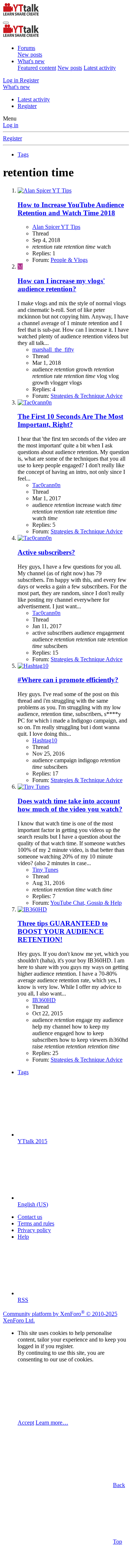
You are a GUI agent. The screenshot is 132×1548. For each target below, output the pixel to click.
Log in (10, 125)
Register (27, 106)
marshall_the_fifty (53, 349)
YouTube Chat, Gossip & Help (86, 903)
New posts (30, 54)
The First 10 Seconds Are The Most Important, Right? (70, 420)
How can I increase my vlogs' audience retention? (61, 285)
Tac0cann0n (46, 485)
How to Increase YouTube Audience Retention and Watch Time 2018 (71, 209)
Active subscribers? (46, 552)
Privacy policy (34, 1230)
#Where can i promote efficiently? (68, 680)
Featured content (37, 68)
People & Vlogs (69, 260)
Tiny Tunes (45, 870)
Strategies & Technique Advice (86, 396)
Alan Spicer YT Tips (56, 227)
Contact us (30, 1217)
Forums (26, 48)
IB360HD (44, 1000)
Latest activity (100, 68)
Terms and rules (36, 1223)
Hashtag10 (44, 740)
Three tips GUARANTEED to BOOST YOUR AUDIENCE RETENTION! (63, 931)
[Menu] (6, 23)
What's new (31, 61)
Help (23, 1237)
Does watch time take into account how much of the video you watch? (70, 805)
